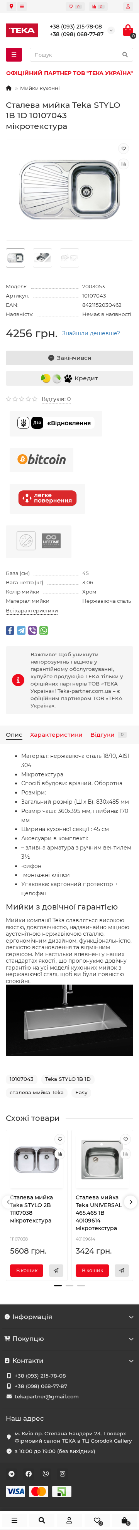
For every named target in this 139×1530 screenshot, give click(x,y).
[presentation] (8, 1202)
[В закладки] (123, 148)
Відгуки (107, 734)
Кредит (85, 377)
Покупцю (28, 1339)
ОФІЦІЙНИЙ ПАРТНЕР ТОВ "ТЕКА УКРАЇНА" (69, 73)
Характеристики (56, 734)
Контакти (28, 1360)
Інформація (32, 1317)
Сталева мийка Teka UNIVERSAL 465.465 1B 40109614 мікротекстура (99, 1213)
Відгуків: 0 (56, 399)
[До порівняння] (123, 164)
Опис (14, 734)
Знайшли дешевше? (91, 333)
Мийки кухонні (40, 88)
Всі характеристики (32, 610)
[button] (58, 1285)
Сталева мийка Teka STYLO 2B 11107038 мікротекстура (31, 1209)
